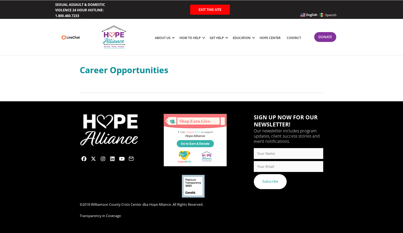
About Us (162, 38)
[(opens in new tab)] (70, 37)
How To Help (190, 38)
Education (242, 38)
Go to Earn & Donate (195, 143)
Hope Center (270, 38)
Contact (294, 38)
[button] (210, 10)
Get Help (217, 38)
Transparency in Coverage (100, 215)
